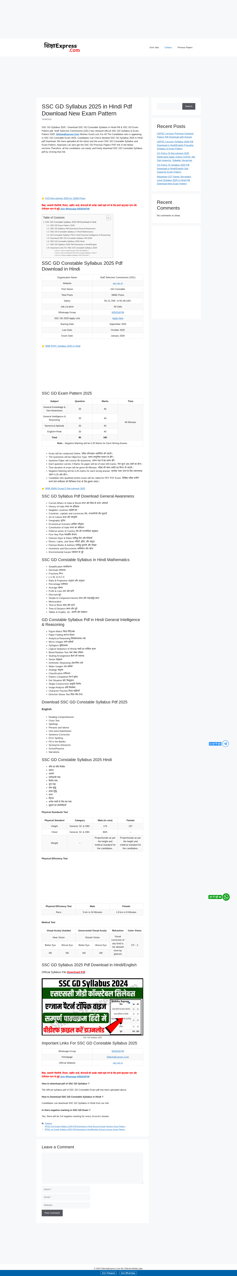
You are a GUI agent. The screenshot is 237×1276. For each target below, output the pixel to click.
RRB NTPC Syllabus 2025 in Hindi (62, 346)
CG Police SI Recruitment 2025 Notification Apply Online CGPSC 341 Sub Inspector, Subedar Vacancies (176, 157)
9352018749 (118, 312)
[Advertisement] (82, 19)
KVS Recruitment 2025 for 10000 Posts (65, 198)
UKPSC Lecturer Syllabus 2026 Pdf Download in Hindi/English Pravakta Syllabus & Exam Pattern (175, 145)
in (122, 283)
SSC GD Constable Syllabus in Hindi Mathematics (71, 232)
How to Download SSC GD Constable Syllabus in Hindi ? (79, 253)
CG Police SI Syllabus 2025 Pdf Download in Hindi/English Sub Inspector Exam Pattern (173, 168)
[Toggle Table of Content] (107, 218)
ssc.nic (116, 283)
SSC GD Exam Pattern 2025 (62, 225)
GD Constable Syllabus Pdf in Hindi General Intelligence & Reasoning (80, 235)
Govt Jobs (154, 47)
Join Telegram (108, 1273)
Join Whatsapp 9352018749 (74, 209)
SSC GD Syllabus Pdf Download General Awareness (72, 229)
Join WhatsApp (128, 1273)
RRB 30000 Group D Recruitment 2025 (65, 488)
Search (188, 106)
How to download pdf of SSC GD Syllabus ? (75, 250)
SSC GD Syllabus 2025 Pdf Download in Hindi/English (73, 244)
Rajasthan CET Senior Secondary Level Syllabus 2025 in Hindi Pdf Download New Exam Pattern (174, 180)
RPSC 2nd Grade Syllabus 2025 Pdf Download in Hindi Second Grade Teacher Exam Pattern (85, 1126)
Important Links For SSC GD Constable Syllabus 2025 (73, 248)
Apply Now (117, 318)
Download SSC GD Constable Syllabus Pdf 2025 (71, 238)
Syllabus (168, 47)
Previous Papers (185, 47)
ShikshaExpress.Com (118, 1057)
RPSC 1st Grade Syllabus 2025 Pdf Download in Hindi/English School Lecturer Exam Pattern (85, 1129)
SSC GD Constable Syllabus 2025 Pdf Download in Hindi (70, 222)
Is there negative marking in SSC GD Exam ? (75, 255)
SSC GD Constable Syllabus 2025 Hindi (67, 241)
